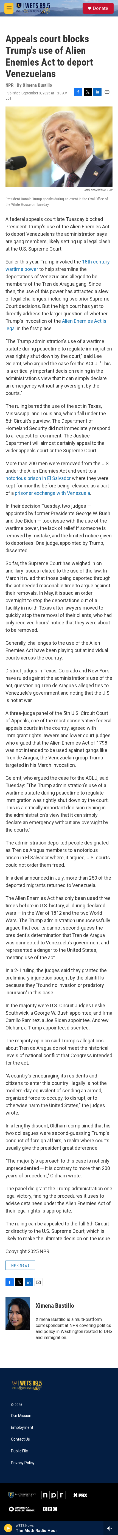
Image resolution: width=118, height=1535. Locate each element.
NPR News (20, 1265)
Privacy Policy (23, 1463)
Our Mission (21, 1416)
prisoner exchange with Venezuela (52, 493)
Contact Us (20, 1439)
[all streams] (110, 1528)
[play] (8, 1528)
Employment (22, 1427)
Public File (19, 1451)
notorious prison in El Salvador (38, 478)
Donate (100, 8)
